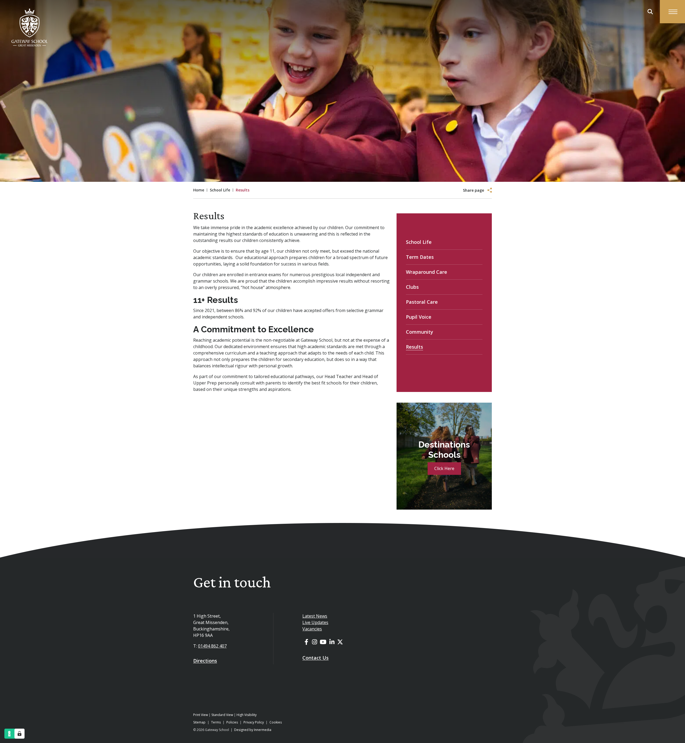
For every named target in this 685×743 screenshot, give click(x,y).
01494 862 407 (212, 646)
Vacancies (312, 629)
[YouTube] (323, 642)
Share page (473, 190)
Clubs (412, 287)
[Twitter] (340, 642)
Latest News (314, 616)
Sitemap (199, 722)
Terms (216, 722)
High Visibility (247, 715)
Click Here (444, 468)
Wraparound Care (426, 272)
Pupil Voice (418, 317)
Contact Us (315, 658)
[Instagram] (314, 642)
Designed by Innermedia (252, 729)
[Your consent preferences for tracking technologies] (19, 734)
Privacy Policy (253, 722)
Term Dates (420, 257)
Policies (232, 722)
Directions (205, 660)
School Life (419, 242)
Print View (200, 715)
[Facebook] (306, 642)
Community (419, 332)
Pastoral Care (422, 302)
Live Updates (315, 622)
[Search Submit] (650, 12)
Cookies (275, 722)
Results (414, 347)
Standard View (222, 715)
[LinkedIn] (331, 642)
